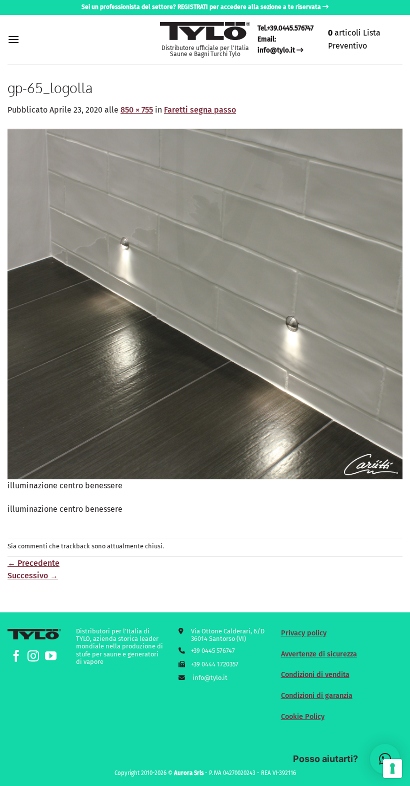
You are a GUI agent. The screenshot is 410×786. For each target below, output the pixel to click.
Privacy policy (303, 633)
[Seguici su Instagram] (33, 656)
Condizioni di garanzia (316, 695)
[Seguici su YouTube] (50, 656)
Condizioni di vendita (315, 674)
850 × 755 (136, 110)
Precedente (34, 563)
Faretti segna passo (200, 110)
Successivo (33, 575)
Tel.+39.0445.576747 (286, 28)
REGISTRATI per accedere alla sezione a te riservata (249, 7)
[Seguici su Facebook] (16, 656)
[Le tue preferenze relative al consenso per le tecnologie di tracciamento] (392, 768)
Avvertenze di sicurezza (319, 654)
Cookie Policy (302, 716)
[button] (14, 39)
